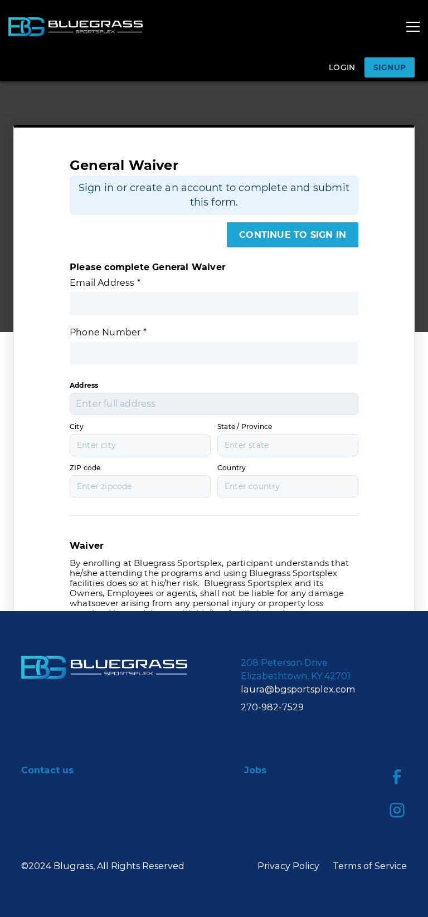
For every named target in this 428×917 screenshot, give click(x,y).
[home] (75, 27)
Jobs (255, 769)
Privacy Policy (288, 865)
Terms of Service (370, 865)
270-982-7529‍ (272, 707)
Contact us (47, 769)
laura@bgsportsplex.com (298, 689)
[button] (413, 26)
